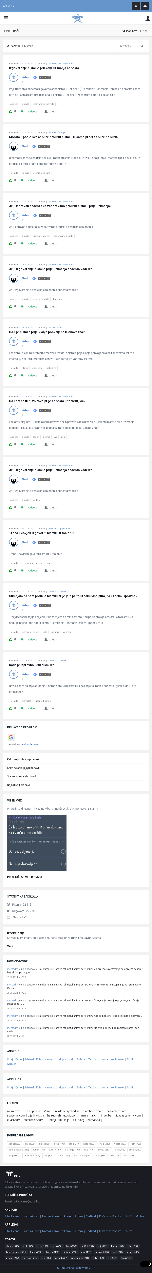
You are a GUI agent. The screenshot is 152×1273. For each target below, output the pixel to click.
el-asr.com (14, 1120)
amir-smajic (88, 1115)
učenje (46, 436)
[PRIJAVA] (147, 18)
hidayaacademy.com (128, 1115)
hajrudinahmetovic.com (62, 1115)
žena (128, 1155)
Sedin (26, 146)
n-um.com (13, 1111)
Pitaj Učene (14, 1059)
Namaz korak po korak (59, 1059)
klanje (25, 367)
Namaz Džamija (57, 132)
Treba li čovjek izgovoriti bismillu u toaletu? (41, 533)
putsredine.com (34, 1120)
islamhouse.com (93, 1111)
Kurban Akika (56, 327)
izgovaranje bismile (32, 562)
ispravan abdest (41, 235)
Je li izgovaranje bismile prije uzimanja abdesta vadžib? (50, 269)
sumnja (55, 631)
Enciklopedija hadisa (66, 1111)
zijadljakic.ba (36, 1115)
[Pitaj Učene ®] (79, 18)
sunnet (63, 1155)
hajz (105, 1143)
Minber (11, 1064)
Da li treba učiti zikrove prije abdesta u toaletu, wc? (47, 401)
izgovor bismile (41, 298)
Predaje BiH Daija (58, 1120)
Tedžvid (93, 1059)
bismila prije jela (30, 631)
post (120, 1149)
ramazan (32, 1155)
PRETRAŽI (12, 31)
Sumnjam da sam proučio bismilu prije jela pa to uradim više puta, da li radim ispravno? (73, 596)
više (10, 946)
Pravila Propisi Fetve (59, 528)
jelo (45, 631)
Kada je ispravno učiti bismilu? (31, 665)
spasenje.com (16, 1115)
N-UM (131, 1059)
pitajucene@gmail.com (24, 1201)
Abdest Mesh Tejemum (61, 63)
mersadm (12, 969)
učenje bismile (43, 700)
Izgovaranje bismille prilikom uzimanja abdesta (44, 68)
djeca (44, 1143)
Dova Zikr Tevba (57, 591)
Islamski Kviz (33, 1059)
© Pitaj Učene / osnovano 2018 (76, 1267)
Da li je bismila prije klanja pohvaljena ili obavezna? (47, 332)
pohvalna (51, 367)
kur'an (39, 1149)
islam (135, 1143)
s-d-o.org (78, 1120)
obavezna (37, 367)
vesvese (67, 631)
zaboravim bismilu (63, 235)
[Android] (145, 6)
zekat (100, 1155)
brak (30, 1143)
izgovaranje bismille (43, 103)
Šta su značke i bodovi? (21, 776)
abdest (14, 103)
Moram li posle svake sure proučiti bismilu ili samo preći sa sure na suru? (64, 137)
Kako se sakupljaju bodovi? (23, 767)
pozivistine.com (116, 1111)
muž (88, 1149)
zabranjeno (82, 1155)
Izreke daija (16, 933)
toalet (36, 436)
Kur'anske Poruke (112, 1059)
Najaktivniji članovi (18, 784)
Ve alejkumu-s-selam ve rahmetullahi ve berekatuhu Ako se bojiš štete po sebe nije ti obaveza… (89, 1015)
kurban (54, 1149)
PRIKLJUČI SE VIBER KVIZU (24, 877)
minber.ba (105, 1115)
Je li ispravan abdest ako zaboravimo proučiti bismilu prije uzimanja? (60, 206)
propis (135, 1149)
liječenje (72, 1149)
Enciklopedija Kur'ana (36, 1111)
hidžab (120, 1143)
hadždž (89, 1143)
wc (55, 436)
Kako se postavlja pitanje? (23, 759)
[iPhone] (136, 6)
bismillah (26, 700)
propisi (15, 1155)
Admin (26, 77)
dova (59, 1143)
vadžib (36, 499)
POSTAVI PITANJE (137, 31)
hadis (73, 1143)
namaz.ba (93, 1120)
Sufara (81, 1059)
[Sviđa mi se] (10, 111)
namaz (25, 172)
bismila (25, 103)
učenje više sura (41, 172)
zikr (63, 436)
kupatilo (57, 298)
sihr (48, 1155)
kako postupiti (19, 1149)
